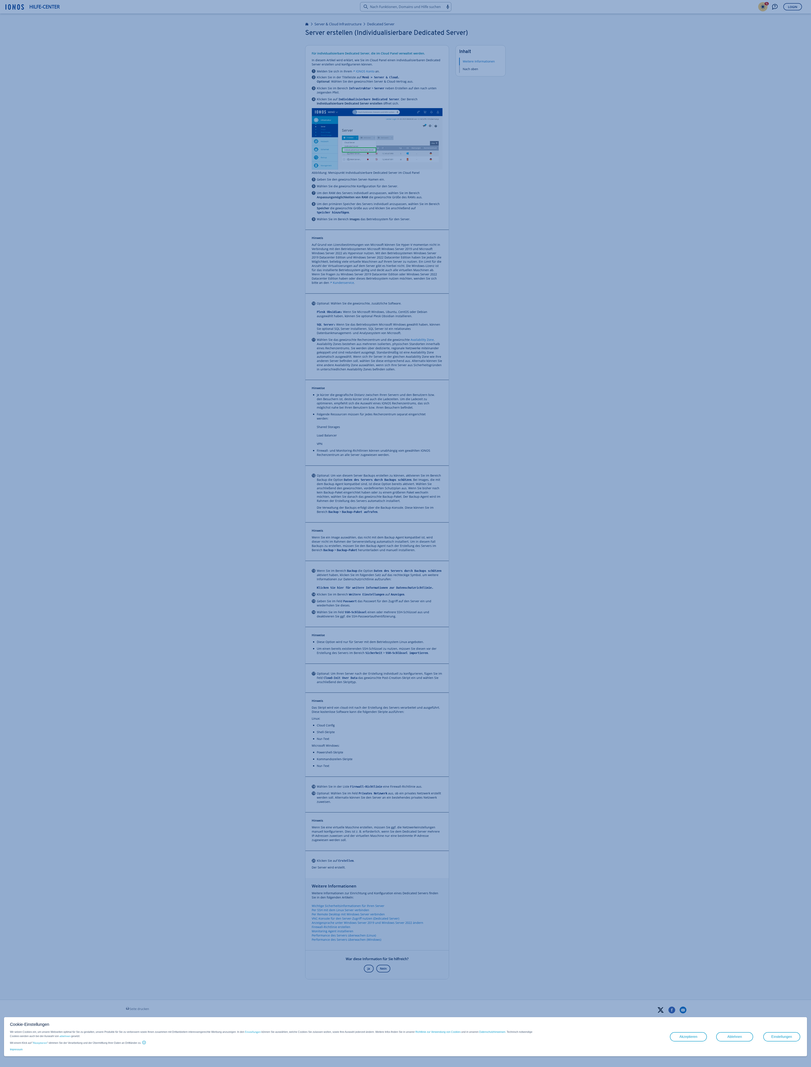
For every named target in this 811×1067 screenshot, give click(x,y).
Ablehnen (734, 1036)
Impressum (16, 1049)
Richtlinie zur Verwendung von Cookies (438, 1031)
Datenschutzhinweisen (492, 1031)
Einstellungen (253, 1032)
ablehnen (65, 1036)
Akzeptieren (40, 1043)
